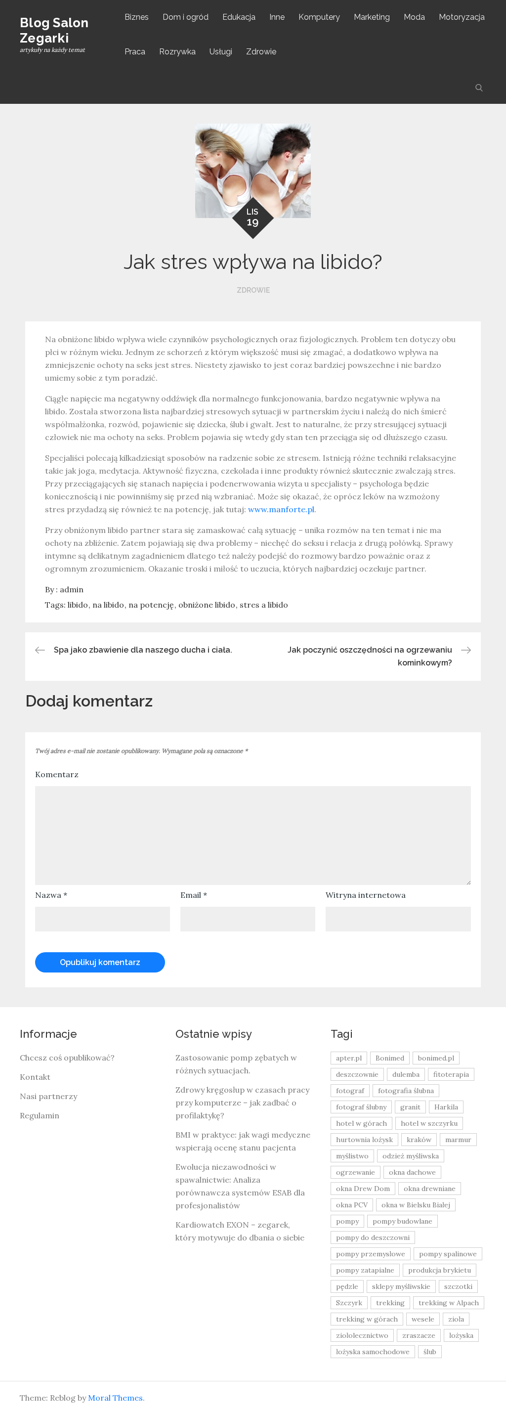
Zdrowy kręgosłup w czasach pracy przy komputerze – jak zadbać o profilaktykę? (242, 1102)
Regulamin (39, 1115)
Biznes (137, 17)
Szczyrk (349, 1302)
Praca (135, 51)
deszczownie (357, 1074)
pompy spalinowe (448, 1253)
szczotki (458, 1286)
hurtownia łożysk (364, 1139)
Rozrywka (177, 51)
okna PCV (352, 1204)
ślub (429, 1351)
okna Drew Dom (363, 1188)
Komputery (319, 17)
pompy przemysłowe (370, 1253)
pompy (347, 1221)
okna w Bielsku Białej (415, 1204)
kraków (419, 1139)
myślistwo (352, 1155)
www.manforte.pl (281, 509)
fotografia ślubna (406, 1090)
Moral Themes (115, 1398)
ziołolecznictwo (362, 1335)
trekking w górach (367, 1319)
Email (193, 895)
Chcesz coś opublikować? (67, 1057)
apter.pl (349, 1058)
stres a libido (264, 605)
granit (410, 1107)
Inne (277, 17)
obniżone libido (206, 605)
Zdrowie (261, 51)
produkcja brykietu (439, 1270)
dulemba (406, 1074)
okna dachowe (412, 1172)
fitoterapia (451, 1074)
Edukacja (238, 17)
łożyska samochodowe (373, 1351)
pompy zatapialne (365, 1270)
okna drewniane (430, 1188)
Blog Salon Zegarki (54, 30)
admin (72, 589)
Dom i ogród (186, 17)
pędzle (347, 1286)
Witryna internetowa (366, 895)
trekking (390, 1302)
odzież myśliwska (410, 1155)
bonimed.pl (436, 1058)
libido (78, 605)
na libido (108, 605)
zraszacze (418, 1335)
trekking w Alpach (449, 1302)
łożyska (461, 1335)
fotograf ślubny (361, 1107)
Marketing (372, 17)
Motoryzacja (462, 17)
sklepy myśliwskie (401, 1286)
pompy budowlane (402, 1221)
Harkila (446, 1107)
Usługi (221, 51)
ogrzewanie (355, 1172)
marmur (458, 1139)
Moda (414, 17)
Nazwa (51, 895)
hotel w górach (361, 1123)
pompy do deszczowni (373, 1237)
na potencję (151, 605)
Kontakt (35, 1077)
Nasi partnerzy (48, 1096)
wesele (423, 1319)
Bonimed (390, 1058)
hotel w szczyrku (429, 1123)
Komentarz (57, 774)
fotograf (350, 1090)
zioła (456, 1319)
